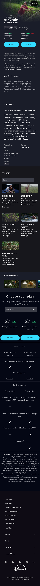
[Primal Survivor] (28, 284)
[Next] (36, 283)
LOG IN (34, 3)
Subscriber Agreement (10, 515)
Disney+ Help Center (25, 479)
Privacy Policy (8, 503)
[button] (20, 528)
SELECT (11, 44)
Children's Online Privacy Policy (13, 507)
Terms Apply (6, 454)
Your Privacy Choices (10, 519)
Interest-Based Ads (9, 523)
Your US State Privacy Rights (12, 511)
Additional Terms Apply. (15, 69)
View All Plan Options (12, 76)
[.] (6, 562)
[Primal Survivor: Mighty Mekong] (11, 284)
